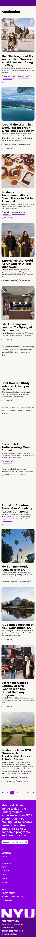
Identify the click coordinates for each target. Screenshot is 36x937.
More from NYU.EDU (10, 921)
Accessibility (8, 901)
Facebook (6, 871)
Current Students (9, 144)
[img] (18, 35)
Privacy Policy (8, 893)
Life (3, 849)
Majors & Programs (10, 280)
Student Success (10, 934)
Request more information (13, 842)
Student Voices (23, 77)
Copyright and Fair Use (12, 897)
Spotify (5, 882)
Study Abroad (7, 81)
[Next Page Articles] (33, 792)
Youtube (5, 875)
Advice (5, 857)
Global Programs (9, 77)
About (4, 889)
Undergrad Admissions (12, 924)
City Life (6, 213)
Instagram (6, 863)
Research (23, 777)
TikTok (4, 879)
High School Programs (12, 931)
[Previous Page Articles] (3, 792)
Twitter (5, 867)
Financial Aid (8, 928)
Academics (6, 853)
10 (28, 793)
